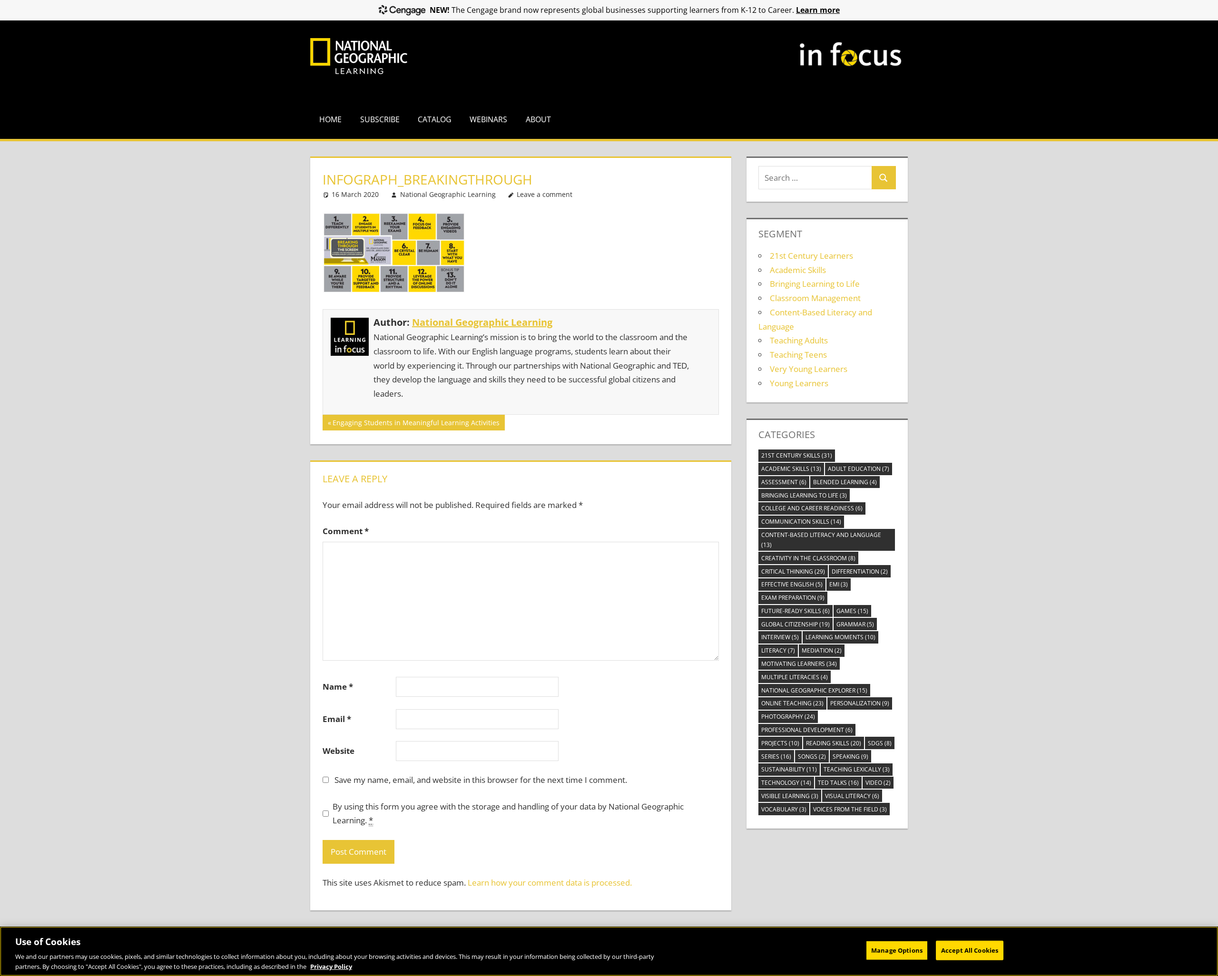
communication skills (801, 521)
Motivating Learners (799, 664)
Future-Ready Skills (795, 611)
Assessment (783, 482)
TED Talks (838, 783)
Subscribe (380, 119)
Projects (780, 743)
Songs (812, 756)
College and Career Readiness (812, 508)
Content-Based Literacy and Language (821, 540)
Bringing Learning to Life (815, 283)
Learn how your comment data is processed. (550, 882)
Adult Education (858, 469)
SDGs (880, 743)
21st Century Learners (811, 255)
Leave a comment (544, 194)
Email (337, 718)
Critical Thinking (793, 571)
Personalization (859, 703)
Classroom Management (815, 298)
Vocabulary (783, 809)
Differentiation (860, 571)
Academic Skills (798, 269)
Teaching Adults (799, 340)
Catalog (435, 119)
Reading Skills (833, 743)
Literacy (778, 650)
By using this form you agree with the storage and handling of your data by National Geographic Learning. (508, 813)
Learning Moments (840, 637)
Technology (786, 783)
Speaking (850, 756)
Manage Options (897, 950)
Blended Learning (845, 482)
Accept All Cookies (969, 950)
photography (788, 716)
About (538, 119)
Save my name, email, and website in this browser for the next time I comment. (480, 779)
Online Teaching (792, 703)
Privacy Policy (331, 966)
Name (338, 686)
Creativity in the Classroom (808, 558)
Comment (346, 531)
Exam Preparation (793, 598)
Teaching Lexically (857, 769)
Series (776, 756)
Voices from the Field (850, 809)
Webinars (488, 119)
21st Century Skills (796, 455)
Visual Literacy (852, 796)
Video (878, 783)
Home (330, 119)
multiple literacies (794, 677)
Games (852, 611)
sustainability (789, 769)
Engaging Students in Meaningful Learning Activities (416, 424)
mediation (822, 650)
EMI (838, 584)
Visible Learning (789, 796)
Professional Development (807, 730)
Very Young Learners (808, 368)
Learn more (818, 10)
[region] (609, 951)
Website (338, 750)
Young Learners (799, 383)
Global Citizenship (795, 624)
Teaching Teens (798, 354)
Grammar (855, 624)
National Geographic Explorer (814, 690)
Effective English (792, 584)
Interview (780, 637)
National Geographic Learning (448, 194)
